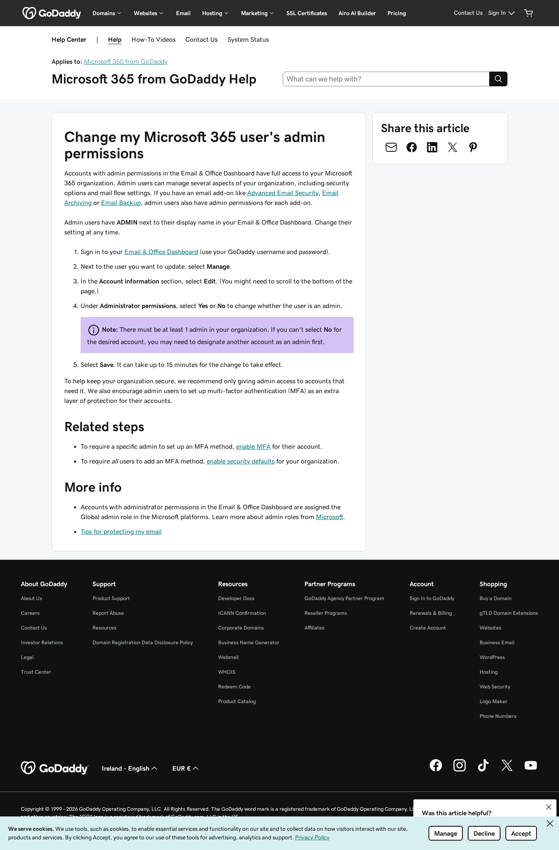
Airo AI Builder (357, 13)
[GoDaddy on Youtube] (530, 770)
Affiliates (314, 627)
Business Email (497, 642)
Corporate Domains (241, 627)
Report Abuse (108, 613)
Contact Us (201, 39)
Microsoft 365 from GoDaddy (126, 61)
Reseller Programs (325, 613)
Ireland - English (125, 768)
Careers (30, 613)
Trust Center (36, 672)
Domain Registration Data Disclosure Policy (142, 642)
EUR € (181, 768)
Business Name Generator (249, 642)
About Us (31, 598)
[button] (548, 807)
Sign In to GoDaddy (432, 598)
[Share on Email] (391, 147)
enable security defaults (241, 461)
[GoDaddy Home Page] (55, 768)
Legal (27, 657)
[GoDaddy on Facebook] (435, 770)
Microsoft (329, 516)
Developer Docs (236, 598)
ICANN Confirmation (242, 613)
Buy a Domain (496, 598)
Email (183, 13)
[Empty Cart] (528, 13)
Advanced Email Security (282, 192)
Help (115, 39)
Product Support (111, 598)
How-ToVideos (153, 39)
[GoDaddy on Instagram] (459, 770)
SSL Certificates (306, 13)
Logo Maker (493, 701)
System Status (248, 39)
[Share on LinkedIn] (432, 147)
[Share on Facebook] (411, 147)
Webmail (228, 657)
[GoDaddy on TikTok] (483, 770)
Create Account (428, 627)
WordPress (492, 657)
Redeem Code (234, 686)
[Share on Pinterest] (473, 147)
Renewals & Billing (431, 613)
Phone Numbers (498, 716)
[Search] (498, 79)
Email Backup (121, 202)
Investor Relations (42, 642)
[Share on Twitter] (452, 147)
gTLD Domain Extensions (509, 613)
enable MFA (253, 446)
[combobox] (386, 79)
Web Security (495, 686)
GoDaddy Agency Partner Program (344, 598)
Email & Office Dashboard (161, 251)
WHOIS (226, 672)
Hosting (489, 672)
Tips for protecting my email (121, 531)
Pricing (397, 13)
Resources (104, 627)
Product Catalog (237, 701)
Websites (490, 627)
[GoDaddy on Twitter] (507, 770)
